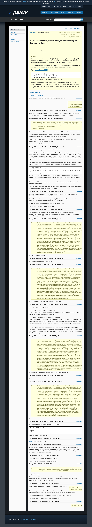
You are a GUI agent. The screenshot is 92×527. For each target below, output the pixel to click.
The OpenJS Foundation (28, 519)
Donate (79, 6)
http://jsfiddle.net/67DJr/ (41, 70)
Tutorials (62, 12)
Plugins (49, 6)
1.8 (73, 47)
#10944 (33, 32)
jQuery (44, 6)
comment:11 (79, 335)
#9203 (30, 441)
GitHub (24, 1)
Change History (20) (36, 95)
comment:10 (79, 304)
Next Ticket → (77, 28)
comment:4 (79, 146)
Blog (69, 6)
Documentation (54, 12)
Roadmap (13, 39)
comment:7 (79, 218)
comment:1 (79, 98)
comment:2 (79, 110)
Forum (64, 6)
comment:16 (79, 444)
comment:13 (79, 381)
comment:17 (79, 455)
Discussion (78, 12)
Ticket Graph (14, 37)
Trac (54, 1)
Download (44, 12)
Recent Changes (15, 41)
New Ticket (13, 32)
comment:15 (79, 438)
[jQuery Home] (18, 13)
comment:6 (79, 209)
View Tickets (14, 34)
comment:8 (79, 258)
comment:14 (79, 421)
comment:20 (79, 501)
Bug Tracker (70, 12)
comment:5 (79, 191)
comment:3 (79, 118)
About (74, 6)
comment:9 (79, 264)
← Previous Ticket (67, 28)
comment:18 (79, 463)
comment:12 (79, 375)
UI (54, 6)
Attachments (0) (35, 92)
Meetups (59, 6)
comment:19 (79, 483)
